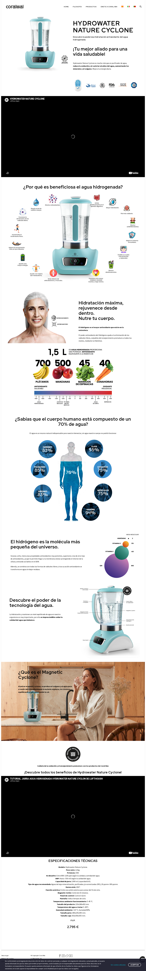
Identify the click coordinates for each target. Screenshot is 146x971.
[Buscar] (140, 6)
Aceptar (134, 965)
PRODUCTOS (91, 7)
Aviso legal (4, 955)
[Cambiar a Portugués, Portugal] (134, 6)
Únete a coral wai (109, 7)
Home (66, 7)
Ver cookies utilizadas (118, 965)
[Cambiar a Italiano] (128, 6)
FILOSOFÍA (77, 7)
